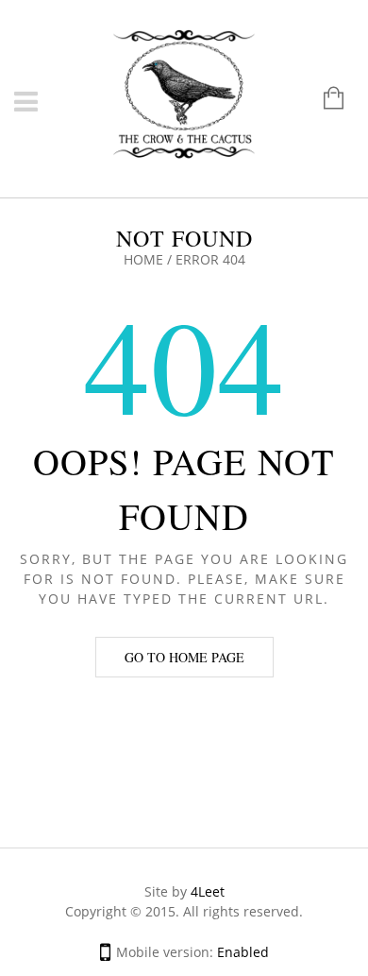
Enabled (243, 952)
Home (143, 259)
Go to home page (184, 657)
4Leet (208, 891)
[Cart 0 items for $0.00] (324, 99)
